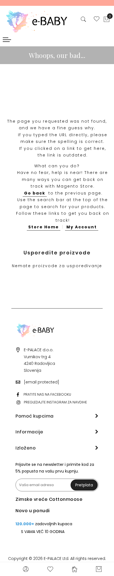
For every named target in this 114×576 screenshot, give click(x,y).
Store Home (43, 227)
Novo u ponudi (32, 510)
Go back (34, 193)
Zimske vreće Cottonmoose (48, 499)
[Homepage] (75, 569)
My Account (81, 227)
